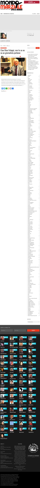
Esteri (33, 146)
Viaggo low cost (33, 305)
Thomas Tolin (31, 353)
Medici (33, 205)
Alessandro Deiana (13, 378)
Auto (33, 93)
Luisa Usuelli (12, 432)
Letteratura (33, 198)
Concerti (33, 119)
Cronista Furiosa (3, 398)
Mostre (33, 230)
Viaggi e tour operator (33, 303)
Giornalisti (33, 167)
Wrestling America (33, 311)
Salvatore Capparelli (22, 412)
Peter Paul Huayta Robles (14, 347)
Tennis (33, 288)
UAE (33, 294)
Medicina (33, 206)
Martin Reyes (31, 366)
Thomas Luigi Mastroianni (23, 359)
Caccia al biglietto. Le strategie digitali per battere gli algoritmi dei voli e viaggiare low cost (33, 64)
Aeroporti (33, 75)
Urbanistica (33, 296)
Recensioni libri (33, 255)
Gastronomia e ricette (33, 164)
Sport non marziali (33, 276)
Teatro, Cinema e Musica (33, 284)
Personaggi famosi (33, 243)
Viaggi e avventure (33, 302)
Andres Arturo (31, 405)
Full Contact (33, 161)
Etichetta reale (33, 148)
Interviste (33, 179)
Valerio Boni (30, 392)
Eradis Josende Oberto (13, 359)
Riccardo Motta (31, 347)
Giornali (33, 166)
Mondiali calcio (33, 223)
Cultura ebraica (33, 133)
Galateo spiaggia (33, 162)
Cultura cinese (33, 130)
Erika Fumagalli (3, 372)
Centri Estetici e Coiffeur (33, 109)
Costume (33, 123)
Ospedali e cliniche (33, 240)
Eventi (33, 149)
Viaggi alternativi (33, 301)
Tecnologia (33, 285)
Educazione (33, 143)
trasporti (33, 290)
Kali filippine (33, 188)
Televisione (33, 287)
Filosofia (33, 154)
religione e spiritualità (33, 256)
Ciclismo (33, 113)
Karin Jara (20, 366)
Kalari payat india (33, 187)
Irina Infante (12, 426)
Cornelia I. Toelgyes (22, 372)
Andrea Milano (31, 385)
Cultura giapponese (33, 134)
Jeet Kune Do (33, 184)
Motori (33, 232)
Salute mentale (33, 260)
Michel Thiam (12, 366)
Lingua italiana (33, 199)
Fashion (33, 152)
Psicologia (33, 249)
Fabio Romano (21, 419)
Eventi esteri (33, 150)
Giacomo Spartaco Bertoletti (3, 413)
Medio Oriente (33, 213)
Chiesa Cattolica (33, 112)
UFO (33, 295)
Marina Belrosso (12, 419)
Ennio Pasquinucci (31, 372)
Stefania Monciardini (22, 341)
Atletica (33, 91)
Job (33, 185)
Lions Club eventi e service (33, 200)
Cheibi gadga (33, 111)
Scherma (33, 263)
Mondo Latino (33, 228)
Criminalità (33, 124)
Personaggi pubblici (33, 244)
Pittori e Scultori (33, 245)
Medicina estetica (33, 208)
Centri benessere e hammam (33, 108)
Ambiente (33, 80)
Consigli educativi (33, 121)
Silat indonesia (33, 269)
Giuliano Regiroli (12, 341)
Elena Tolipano (31, 419)
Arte (33, 84)
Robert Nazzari (3, 392)
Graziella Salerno (12, 405)
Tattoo (33, 282)
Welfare (33, 308)
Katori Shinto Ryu (33, 190)
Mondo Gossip (33, 227)
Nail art (33, 236)
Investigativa (33, 180)
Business (33, 102)
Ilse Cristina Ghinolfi (32, 412)
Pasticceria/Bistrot (33, 242)
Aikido (33, 78)
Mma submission (33, 219)
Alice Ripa (20, 426)
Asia (33, 89)
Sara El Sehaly (12, 385)
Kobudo (33, 194)
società (33, 273)
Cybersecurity (33, 137)
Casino (33, 107)
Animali (33, 81)
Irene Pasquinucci (22, 378)
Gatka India (33, 165)
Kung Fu (33, 195)
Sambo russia (33, 261)
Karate (33, 189)
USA (33, 297)
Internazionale (33, 178)
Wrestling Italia (33, 312)
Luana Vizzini (3, 347)
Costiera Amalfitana (33, 122)
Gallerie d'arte (33, 163)
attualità (33, 92)
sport (33, 275)
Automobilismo (33, 95)
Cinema (33, 116)
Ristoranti (33, 257)
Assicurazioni (33, 90)
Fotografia (33, 160)
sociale (33, 272)
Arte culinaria (33, 85)
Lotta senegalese (33, 202)
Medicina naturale (33, 209)
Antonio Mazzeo (31, 398)
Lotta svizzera (33, 203)
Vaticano (33, 299)
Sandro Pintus (12, 398)
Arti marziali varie (33, 88)
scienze (33, 264)
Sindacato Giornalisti (33, 270)
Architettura (33, 82)
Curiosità (33, 136)
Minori (33, 217)
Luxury (33, 204)
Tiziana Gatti (21, 353)
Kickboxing (33, 192)
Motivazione (33, 231)
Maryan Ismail (21, 432)
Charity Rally (33, 110)
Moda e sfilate (33, 221)
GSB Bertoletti (33, 173)
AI (33, 77)
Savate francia (33, 262)
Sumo (33, 278)
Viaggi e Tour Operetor (33, 304)
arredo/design (33, 83)
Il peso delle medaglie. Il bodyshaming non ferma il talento (33, 61)
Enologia (33, 144)
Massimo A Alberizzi (32, 378)
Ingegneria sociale (33, 177)
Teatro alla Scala (33, 283)
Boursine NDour (3, 419)
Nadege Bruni (21, 398)
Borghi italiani (33, 99)
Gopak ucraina (33, 172)
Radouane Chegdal (32, 359)
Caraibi (33, 106)
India (33, 176)
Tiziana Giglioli (31, 341)
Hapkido (33, 174)
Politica (33, 246)
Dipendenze (33, 139)
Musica (33, 235)
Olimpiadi (33, 239)
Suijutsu (33, 277)
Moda (33, 220)
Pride (33, 248)
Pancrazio (33, 241)
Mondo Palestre (33, 229)
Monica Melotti (21, 385)
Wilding (33, 310)
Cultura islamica (33, 135)
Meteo (33, 215)
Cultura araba (33, 129)
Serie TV (33, 268)
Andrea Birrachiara (13, 392)
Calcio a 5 (33, 104)
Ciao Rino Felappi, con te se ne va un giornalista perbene (13, 51)
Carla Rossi (12, 372)
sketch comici (33, 271)
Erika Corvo (2, 341)
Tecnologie (33, 286)
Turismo (33, 291)
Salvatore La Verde (13, 353)
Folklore (33, 159)
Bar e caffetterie (33, 97)
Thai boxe (33, 289)
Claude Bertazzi (31, 432)
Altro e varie (33, 79)
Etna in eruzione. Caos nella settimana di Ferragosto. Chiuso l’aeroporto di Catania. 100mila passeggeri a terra (33, 68)
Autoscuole (33, 96)
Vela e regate (33, 300)
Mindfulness (33, 216)
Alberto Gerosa (3, 426)
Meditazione (33, 214)
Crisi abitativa (33, 125)
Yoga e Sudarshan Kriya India (33, 315)
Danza (33, 138)
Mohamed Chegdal (13, 412)
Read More (3, 91)
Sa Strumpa (33, 258)
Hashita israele (33, 175)
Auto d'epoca (33, 94)
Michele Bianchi (3, 359)
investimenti (33, 181)
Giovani (33, 168)
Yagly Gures (33, 314)
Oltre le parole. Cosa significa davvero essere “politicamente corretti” (33, 58)
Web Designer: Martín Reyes (22, 405)
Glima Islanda (33, 171)
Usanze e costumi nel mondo (33, 298)
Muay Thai (33, 233)
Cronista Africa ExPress (23, 392)
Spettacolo (33, 274)
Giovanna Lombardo (22, 347)
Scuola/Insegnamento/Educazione (33, 267)
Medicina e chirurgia (33, 207)
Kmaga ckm (33, 193)
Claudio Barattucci (3, 353)
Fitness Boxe (33, 157)
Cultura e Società (33, 132)
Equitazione (33, 145)
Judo (33, 186)
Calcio (33, 103)
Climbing (33, 117)
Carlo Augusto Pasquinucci (3, 385)
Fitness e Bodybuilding (33, 158)
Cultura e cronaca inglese (33, 131)
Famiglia (33, 151)
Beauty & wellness (33, 98)
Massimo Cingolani (4, 366)
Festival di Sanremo (33, 153)
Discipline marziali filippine (33, 140)
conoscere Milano (33, 120)
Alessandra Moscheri (4, 438)
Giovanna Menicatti (4, 378)
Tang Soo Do (33, 281)
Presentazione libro (33, 247)
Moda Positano (33, 222)
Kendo (33, 191)
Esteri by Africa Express (33, 147)
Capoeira (33, 105)
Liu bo (33, 201)
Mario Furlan (31, 425)
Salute (33, 259)
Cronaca (33, 126)
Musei (33, 234)
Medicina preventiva (33, 212)
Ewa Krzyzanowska (3, 405)
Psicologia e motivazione (33, 250)
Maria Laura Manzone (4, 432)
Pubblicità (33, 253)
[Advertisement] (20, 22)
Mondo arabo (33, 226)
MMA (33, 218)
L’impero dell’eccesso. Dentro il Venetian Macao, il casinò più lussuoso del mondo (33, 55)
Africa (33, 76)
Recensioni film (33, 254)
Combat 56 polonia (33, 118)
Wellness (33, 309)
